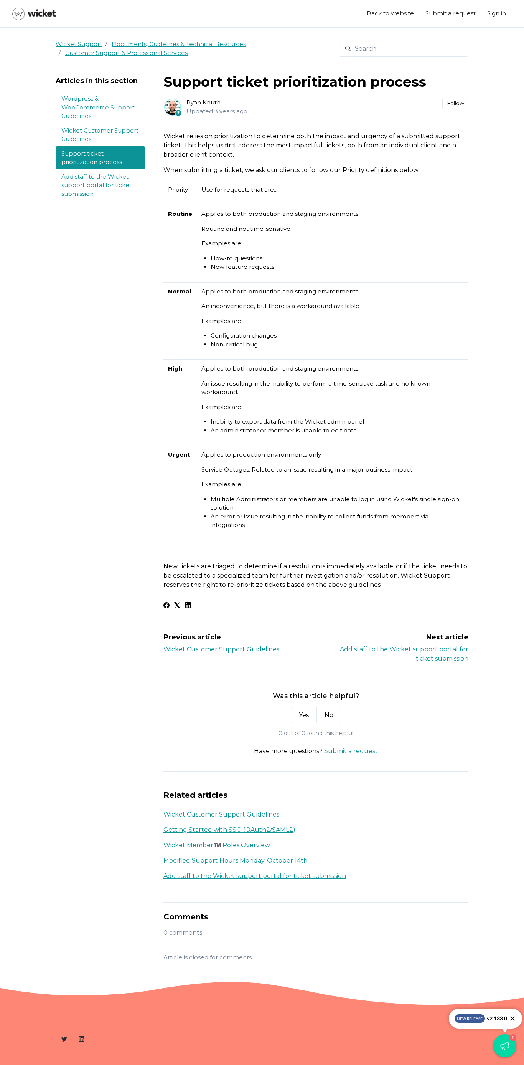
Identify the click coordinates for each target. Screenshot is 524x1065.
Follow (455, 103)
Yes (304, 715)
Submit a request (450, 13)
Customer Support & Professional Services (126, 52)
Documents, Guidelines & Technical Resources (179, 44)
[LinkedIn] (188, 606)
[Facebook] (166, 606)
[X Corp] (177, 606)
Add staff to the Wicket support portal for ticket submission (254, 875)
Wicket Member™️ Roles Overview (216, 845)
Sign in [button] (496, 13)
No (329, 715)
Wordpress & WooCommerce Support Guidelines (98, 107)
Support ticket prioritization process (91, 158)
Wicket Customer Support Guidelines (221, 649)
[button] (504, 1045)
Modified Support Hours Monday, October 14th (235, 860)
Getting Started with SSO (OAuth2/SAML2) (229, 829)
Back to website (390, 13)
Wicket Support (79, 44)
